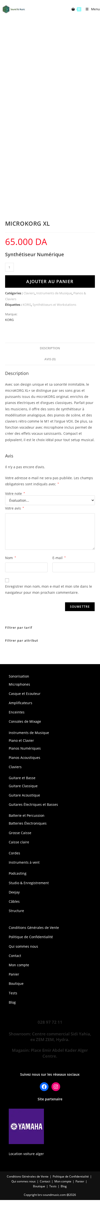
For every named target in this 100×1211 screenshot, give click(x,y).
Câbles (14, 901)
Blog (12, 1002)
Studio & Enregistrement (29, 883)
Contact (15, 955)
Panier (14, 974)
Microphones (19, 684)
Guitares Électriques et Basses (33, 804)
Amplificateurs (20, 703)
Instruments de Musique (54, 293)
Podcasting (17, 873)
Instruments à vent (24, 862)
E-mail (59, 557)
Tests (13, 993)
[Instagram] (55, 1086)
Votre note (15, 493)
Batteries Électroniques (28, 823)
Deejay (14, 892)
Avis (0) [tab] (50, 359)
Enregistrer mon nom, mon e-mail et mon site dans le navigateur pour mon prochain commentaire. (48, 589)
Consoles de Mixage (25, 721)
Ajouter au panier (50, 281)
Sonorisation (19, 676)
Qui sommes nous (23, 946)
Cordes (14, 853)
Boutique (16, 983)
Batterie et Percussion (26, 815)
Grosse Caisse (20, 832)
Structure (16, 910)
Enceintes (17, 712)
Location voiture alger (26, 1153)
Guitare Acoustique (24, 795)
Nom (10, 557)
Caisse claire (19, 842)
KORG (27, 304)
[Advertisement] (50, 71)
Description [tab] (50, 348)
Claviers (29, 293)
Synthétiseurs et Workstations (54, 304)
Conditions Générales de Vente (34, 927)
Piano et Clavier (21, 740)
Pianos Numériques (25, 748)
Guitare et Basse (22, 777)
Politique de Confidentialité (31, 937)
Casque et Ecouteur (25, 693)
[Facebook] (44, 1086)
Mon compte (19, 965)
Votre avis (14, 508)
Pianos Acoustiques (24, 757)
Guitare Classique (23, 786)
